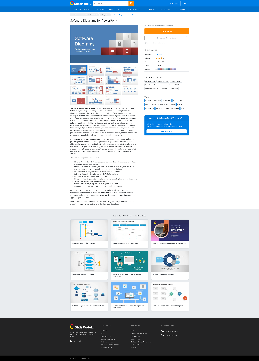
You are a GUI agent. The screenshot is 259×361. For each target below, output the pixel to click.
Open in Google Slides (173, 37)
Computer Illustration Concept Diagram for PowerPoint (128, 307)
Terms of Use (135, 339)
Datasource (157, 100)
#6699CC (159, 69)
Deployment (167, 100)
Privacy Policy (135, 336)
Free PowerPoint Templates (110, 345)
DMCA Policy (135, 345)
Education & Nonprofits (139, 333)
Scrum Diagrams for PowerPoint (164, 274)
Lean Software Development (159, 104)
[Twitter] (74, 341)
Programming (149, 108)
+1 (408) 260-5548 (172, 331)
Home (75, 15)
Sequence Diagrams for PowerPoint (125, 243)
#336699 (169, 69)
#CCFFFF (165, 69)
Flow (146, 104)
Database (148, 100)
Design (175, 100)
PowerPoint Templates (90, 15)
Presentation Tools (107, 348)
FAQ (132, 331)
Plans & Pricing (174, 3)
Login (185, 3)
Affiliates (134, 348)
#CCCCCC (163, 69)
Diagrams (105, 15)
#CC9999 (171, 69)
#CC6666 (161, 69)
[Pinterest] (80, 341)
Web (182, 108)
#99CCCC (167, 69)
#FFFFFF (157, 69)
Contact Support (171, 335)
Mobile (173, 104)
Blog (102, 333)
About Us (104, 331)
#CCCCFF (173, 69)
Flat (181, 100)
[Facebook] (77, 341)
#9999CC (175, 69)
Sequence (159, 108)
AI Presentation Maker (108, 339)
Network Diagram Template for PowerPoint (88, 306)
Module (179, 104)
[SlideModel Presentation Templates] (80, 3)
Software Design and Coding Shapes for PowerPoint (127, 275)
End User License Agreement (141, 342)
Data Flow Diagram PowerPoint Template (168, 306)
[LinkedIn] (71, 341)
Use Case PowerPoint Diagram (83, 274)
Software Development (172, 108)
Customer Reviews (107, 342)
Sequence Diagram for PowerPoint (84, 243)
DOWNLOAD (167, 31)
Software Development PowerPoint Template (169, 243)
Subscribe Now (166, 131)
